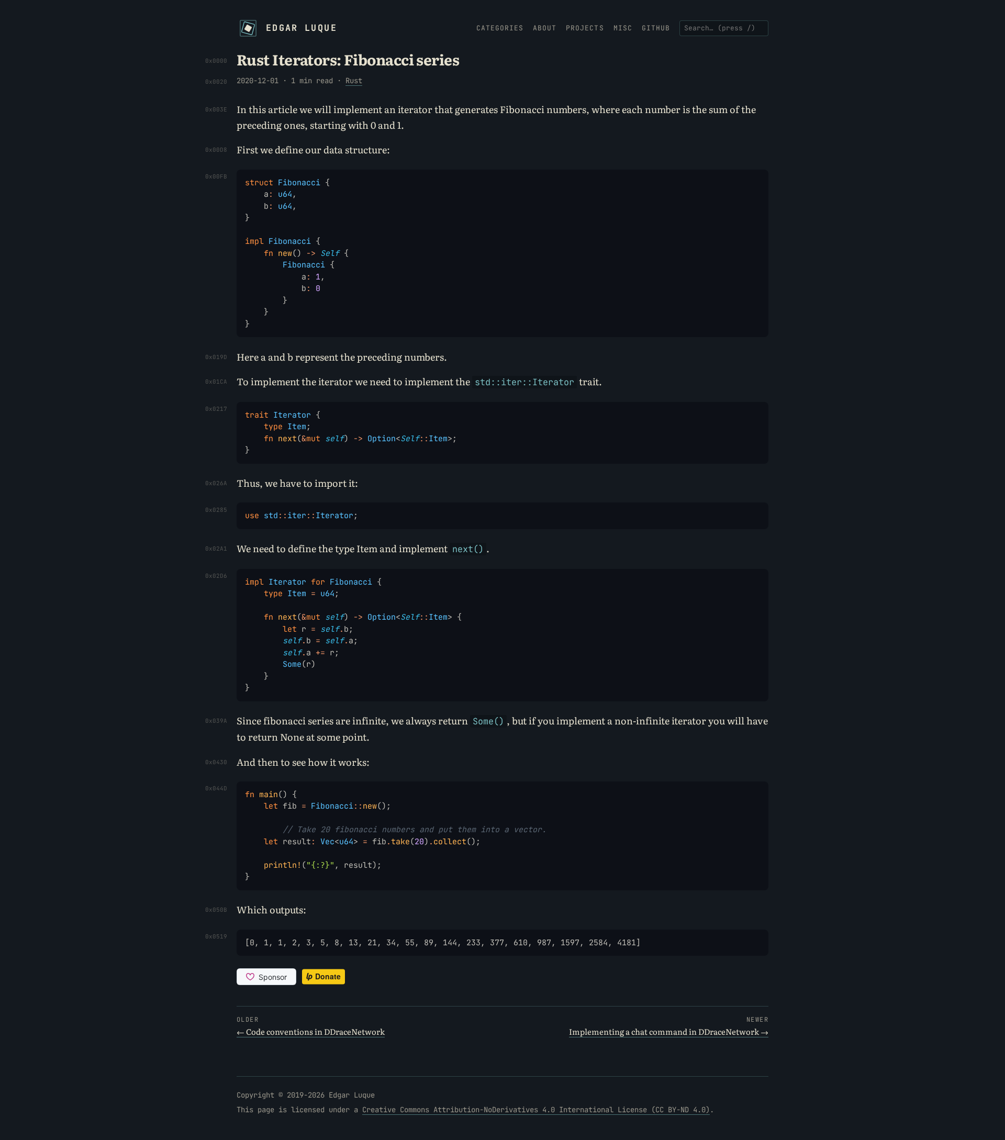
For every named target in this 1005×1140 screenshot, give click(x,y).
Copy (753, 178)
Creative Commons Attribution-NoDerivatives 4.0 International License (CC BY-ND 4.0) (536, 1109)
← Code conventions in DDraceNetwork (311, 1031)
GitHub (656, 28)
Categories (499, 28)
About (544, 28)
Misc (622, 28)
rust (353, 80)
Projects (585, 28)
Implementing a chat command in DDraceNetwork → (668, 1031)
